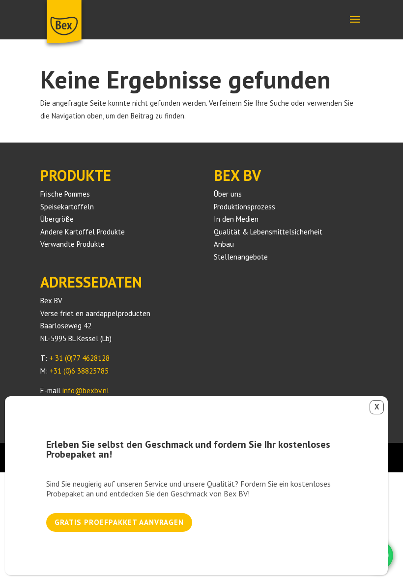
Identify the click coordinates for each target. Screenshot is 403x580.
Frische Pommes (65, 194)
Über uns (228, 194)
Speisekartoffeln (67, 206)
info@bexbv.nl (85, 390)
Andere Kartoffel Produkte (82, 231)
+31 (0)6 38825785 (79, 371)
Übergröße (57, 219)
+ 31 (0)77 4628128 (79, 358)
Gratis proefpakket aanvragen (119, 522)
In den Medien (236, 219)
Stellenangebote (241, 256)
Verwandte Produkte (72, 244)
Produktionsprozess (244, 206)
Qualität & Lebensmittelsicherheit (268, 231)
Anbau (224, 244)
